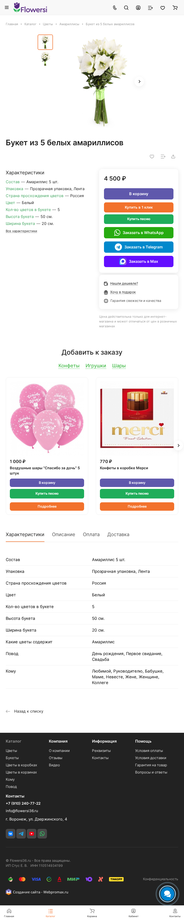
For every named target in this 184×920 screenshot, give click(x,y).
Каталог (13, 741)
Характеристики (25, 534)
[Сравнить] (163, 157)
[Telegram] (21, 833)
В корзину (138, 193)
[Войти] (138, 7)
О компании (59, 750)
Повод (11, 786)
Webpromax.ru (55, 892)
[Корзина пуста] (175, 7)
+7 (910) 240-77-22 (23, 803)
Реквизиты (101, 750)
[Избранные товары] (163, 7)
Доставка (118, 534)
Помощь (143, 741)
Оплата (91, 534)
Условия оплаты (149, 750)
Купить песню (138, 219)
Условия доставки (150, 758)
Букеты (12, 758)
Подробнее (47, 506)
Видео (54, 765)
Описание (63, 534)
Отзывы (55, 758)
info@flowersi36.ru (22, 811)
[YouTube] (31, 833)
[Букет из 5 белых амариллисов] (101, 82)
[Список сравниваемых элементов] (150, 7)
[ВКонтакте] (10, 833)
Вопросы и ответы (151, 772)
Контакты (100, 758)
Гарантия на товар (151, 765)
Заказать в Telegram (143, 247)
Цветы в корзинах (21, 772)
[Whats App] (42, 833)
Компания (58, 741)
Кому (10, 779)
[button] (139, 81)
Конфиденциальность (160, 879)
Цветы (11, 750)
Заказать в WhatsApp (143, 232)
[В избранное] (152, 157)
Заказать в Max (143, 261)
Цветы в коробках (21, 765)
